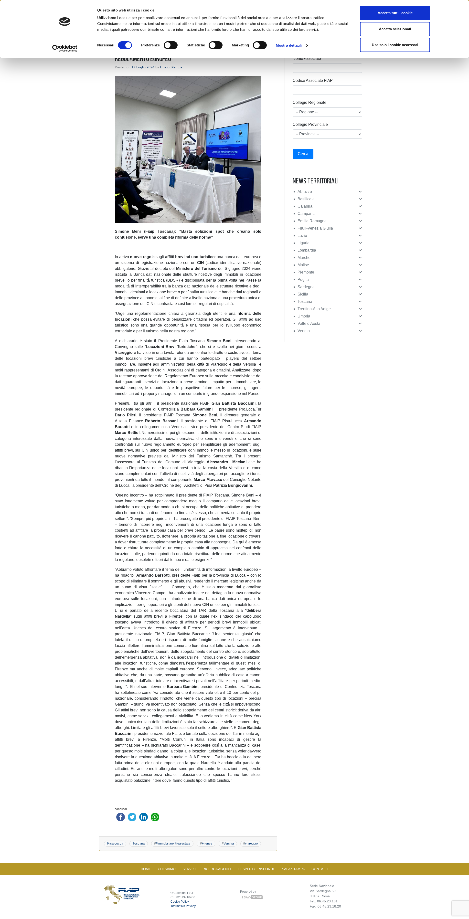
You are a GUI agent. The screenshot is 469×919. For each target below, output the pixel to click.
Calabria (305, 206)
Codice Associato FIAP (313, 80)
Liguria (303, 243)
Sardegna (306, 287)
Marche (304, 257)
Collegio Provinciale (310, 124)
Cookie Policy (180, 901)
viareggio (251, 843)
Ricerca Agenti (217, 869)
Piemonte (306, 272)
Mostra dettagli (289, 45)
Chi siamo (167, 869)
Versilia (229, 843)
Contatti (319, 869)
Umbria (304, 316)
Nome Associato (307, 58)
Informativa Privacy (183, 906)
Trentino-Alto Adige (314, 309)
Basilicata (306, 199)
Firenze (207, 843)
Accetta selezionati (395, 29)
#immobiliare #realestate (173, 843)
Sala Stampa (293, 869)
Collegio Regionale (309, 102)
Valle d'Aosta (309, 323)
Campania (307, 213)
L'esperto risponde (256, 869)
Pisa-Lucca (115, 843)
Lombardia (307, 250)
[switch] (171, 45)
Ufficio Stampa (171, 67)
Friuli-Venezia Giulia (315, 228)
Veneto (304, 331)
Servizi (189, 869)
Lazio (302, 235)
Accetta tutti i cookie (395, 13)
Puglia (303, 279)
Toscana (139, 843)
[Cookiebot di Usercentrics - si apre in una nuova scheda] (64, 48)
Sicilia (303, 294)
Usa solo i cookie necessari (395, 45)
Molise (303, 265)
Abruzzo (305, 192)
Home (146, 869)
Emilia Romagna (312, 221)
